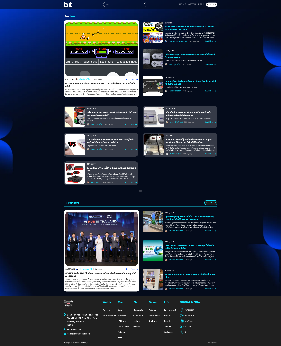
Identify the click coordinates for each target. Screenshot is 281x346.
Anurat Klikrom (96, 182)
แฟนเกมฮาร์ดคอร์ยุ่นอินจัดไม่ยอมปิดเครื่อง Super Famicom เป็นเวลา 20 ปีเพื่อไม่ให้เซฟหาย (189, 141)
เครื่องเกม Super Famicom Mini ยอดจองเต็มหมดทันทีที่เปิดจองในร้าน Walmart (110, 119)
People (167, 321)
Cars (120, 309)
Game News (154, 315)
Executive (138, 315)
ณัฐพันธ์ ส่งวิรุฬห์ (175, 153)
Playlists (106, 309)
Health (167, 315)
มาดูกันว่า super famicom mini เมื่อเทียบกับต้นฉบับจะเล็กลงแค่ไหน (188, 118)
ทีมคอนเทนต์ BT (86, 269)
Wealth (136, 326)
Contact (211, 4)
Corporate (138, 309)
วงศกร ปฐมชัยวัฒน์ (175, 64)
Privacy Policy (212, 343)
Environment (170, 309)
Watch (192, 4)
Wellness (168, 332)
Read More (130, 79)
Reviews (153, 321)
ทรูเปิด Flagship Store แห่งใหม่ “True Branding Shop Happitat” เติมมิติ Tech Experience (189, 218)
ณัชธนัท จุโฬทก (85, 79)
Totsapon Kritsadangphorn (178, 41)
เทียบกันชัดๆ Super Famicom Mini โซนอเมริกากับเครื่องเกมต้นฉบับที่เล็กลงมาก (188, 113)
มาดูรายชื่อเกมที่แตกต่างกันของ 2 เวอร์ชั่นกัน (101, 146)
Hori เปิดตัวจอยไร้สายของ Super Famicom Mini (181, 87)
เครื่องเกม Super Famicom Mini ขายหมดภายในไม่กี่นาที (183, 61)
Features (122, 315)
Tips (120, 337)
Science (121, 332)
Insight (136, 321)
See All (209, 203)
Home (182, 4)
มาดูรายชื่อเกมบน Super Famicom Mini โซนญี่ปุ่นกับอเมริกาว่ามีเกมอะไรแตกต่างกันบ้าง (110, 141)
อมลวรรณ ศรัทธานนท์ (176, 230)
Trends (167, 326)
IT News (122, 321)
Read (201, 4)
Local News (123, 326)
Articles (152, 309)
